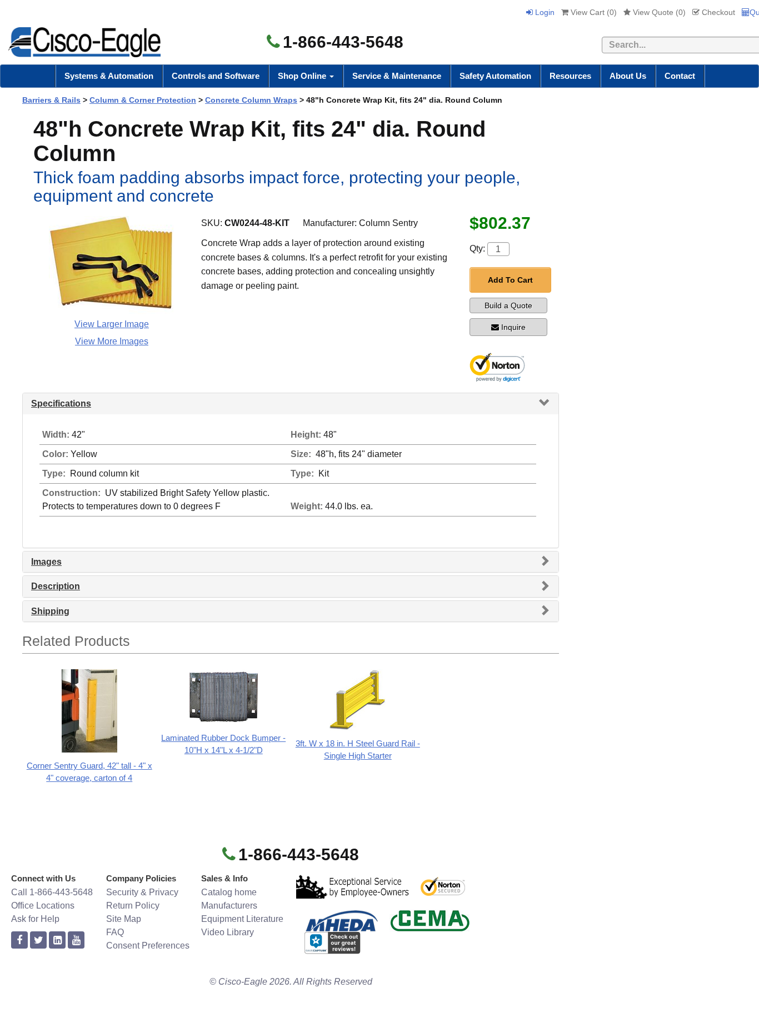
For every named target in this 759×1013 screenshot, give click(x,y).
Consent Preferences (147, 945)
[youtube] (76, 940)
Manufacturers (229, 905)
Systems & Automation (108, 76)
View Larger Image (111, 324)
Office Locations (42, 905)
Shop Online (303, 76)
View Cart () (592, 12)
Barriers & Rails (51, 100)
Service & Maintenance (396, 76)
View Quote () (658, 12)
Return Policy (132, 905)
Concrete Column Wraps (251, 100)
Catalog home (229, 892)
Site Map (123, 919)
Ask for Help (35, 919)
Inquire (513, 327)
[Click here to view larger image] (111, 265)
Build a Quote (508, 305)
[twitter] (38, 940)
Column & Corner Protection (142, 100)
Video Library (227, 932)
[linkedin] (57, 940)
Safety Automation (495, 76)
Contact (680, 76)
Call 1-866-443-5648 (52, 892)
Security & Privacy (142, 892)
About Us (628, 76)
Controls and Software (215, 76)
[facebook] (19, 940)
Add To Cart (510, 279)
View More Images (111, 341)
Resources (570, 76)
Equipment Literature (242, 919)
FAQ (115, 932)
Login (544, 12)
